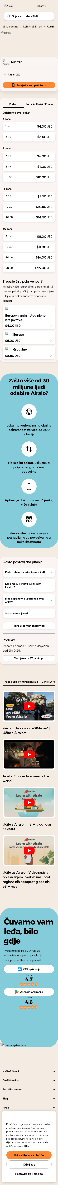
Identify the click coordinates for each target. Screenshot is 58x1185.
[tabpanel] (29, 190)
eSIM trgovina (10, 26)
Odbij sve (29, 1164)
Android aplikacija (31, 992)
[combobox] (29, 16)
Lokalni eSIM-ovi (32, 26)
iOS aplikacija (31, 969)
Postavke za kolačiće (29, 1173)
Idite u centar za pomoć (29, 625)
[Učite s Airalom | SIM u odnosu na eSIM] (29, 802)
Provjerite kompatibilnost (32, 85)
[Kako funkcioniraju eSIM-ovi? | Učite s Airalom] (29, 706)
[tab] (13, 104)
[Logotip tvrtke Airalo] (10, 6)
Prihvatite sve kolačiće (29, 1155)
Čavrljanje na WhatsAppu (29, 658)
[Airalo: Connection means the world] (29, 754)
